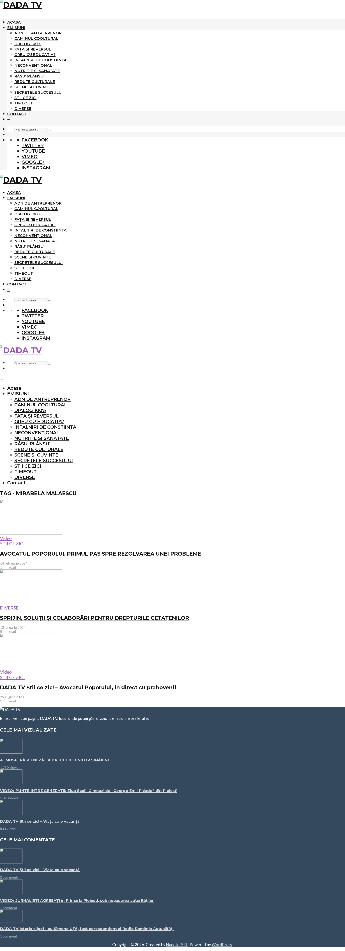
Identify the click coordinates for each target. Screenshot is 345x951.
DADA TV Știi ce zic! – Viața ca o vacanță (40, 821)
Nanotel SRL (177, 944)
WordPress (222, 944)
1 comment (8, 908)
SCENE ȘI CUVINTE (32, 87)
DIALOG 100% (27, 44)
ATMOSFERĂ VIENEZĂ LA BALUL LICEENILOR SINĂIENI (54, 760)
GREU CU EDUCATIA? (35, 54)
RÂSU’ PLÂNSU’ (29, 76)
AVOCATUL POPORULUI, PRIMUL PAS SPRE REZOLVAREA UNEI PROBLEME (100, 554)
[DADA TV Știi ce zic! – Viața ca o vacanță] (11, 813)
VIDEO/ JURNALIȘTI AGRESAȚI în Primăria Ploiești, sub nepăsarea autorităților (77, 900)
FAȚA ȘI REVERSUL (32, 49)
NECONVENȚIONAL (33, 65)
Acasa (14, 22)
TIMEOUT (23, 103)
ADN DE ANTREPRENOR (38, 33)
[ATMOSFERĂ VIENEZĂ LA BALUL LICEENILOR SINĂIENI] (11, 752)
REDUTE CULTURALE (34, 81)
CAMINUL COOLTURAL (36, 38)
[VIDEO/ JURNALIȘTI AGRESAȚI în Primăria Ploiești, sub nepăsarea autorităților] (11, 892)
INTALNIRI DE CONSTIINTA (40, 60)
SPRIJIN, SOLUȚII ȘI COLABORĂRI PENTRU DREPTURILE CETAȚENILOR (94, 618)
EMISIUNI (16, 27)
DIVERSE (22, 108)
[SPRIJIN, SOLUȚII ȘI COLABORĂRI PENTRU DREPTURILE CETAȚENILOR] (31, 602)
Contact (16, 114)
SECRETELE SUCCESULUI (38, 92)
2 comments (9, 877)
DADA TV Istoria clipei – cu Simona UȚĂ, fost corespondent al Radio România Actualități (87, 928)
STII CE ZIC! (25, 97)
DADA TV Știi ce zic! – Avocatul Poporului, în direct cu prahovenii (88, 687)
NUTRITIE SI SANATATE (37, 70)
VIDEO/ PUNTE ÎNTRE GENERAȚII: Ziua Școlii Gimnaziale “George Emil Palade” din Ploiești (88, 790)
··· (8, 119)
